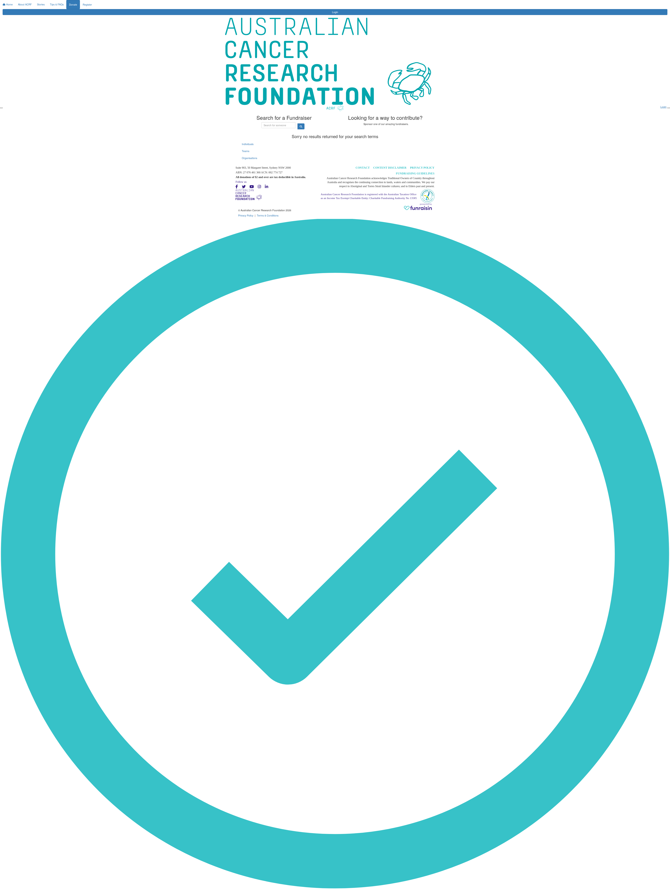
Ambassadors (338, 3)
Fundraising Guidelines (415, 173)
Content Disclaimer (390, 167)
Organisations (249, 158)
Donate (378, 4)
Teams (245, 151)
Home (292, 3)
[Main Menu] (1, 107)
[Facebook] (237, 187)
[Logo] (235, 6)
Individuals (248, 144)
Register (392, 4)
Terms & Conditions (267, 215)
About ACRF (307, 3)
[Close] (668, 107)
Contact (363, 167)
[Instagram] (259, 187)
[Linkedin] (266, 187)
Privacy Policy (422, 167)
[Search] (441, 6)
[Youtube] (252, 187)
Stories (322, 3)
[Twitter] (244, 187)
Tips (353, 3)
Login (365, 3)
